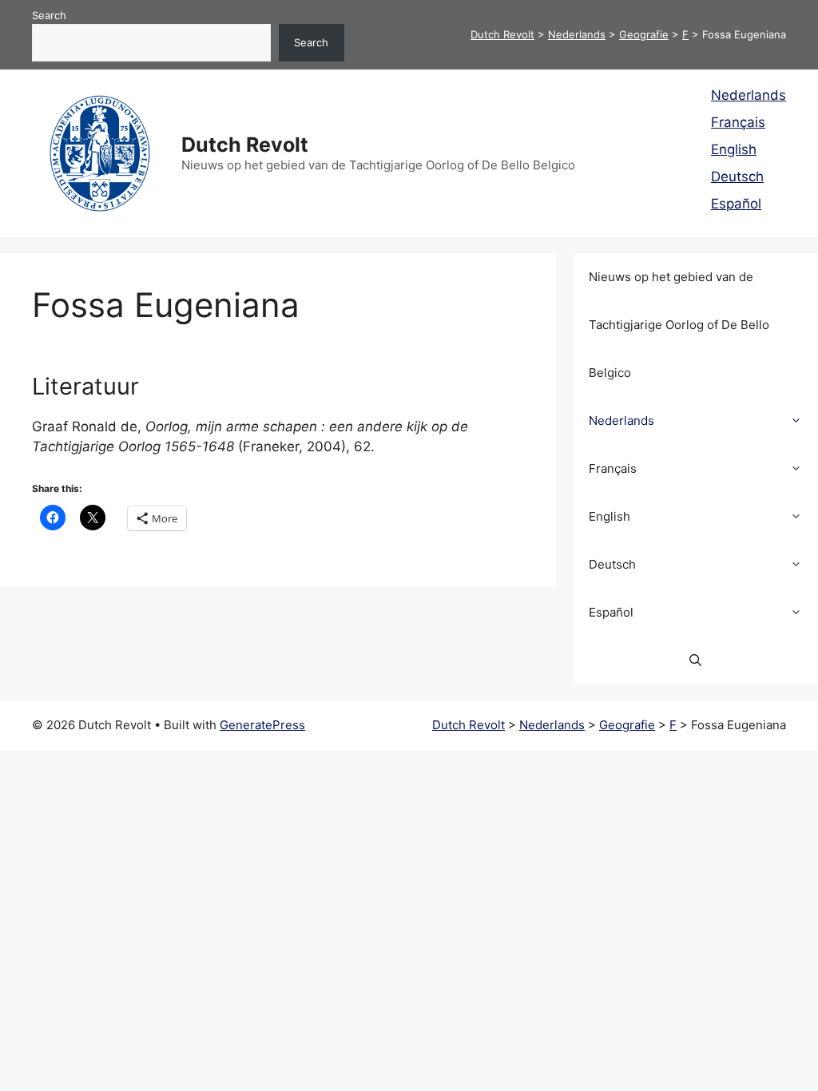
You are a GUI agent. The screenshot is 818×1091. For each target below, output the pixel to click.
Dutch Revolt (244, 145)
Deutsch (737, 176)
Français (738, 122)
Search (49, 15)
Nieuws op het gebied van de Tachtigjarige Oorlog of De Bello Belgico (679, 324)
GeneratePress (262, 724)
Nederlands (748, 95)
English (733, 149)
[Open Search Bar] (695, 660)
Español (736, 204)
